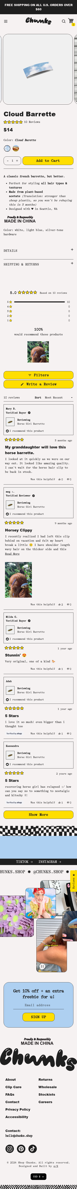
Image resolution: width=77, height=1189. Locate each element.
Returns (45, 1079)
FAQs (9, 1094)
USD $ (36, 1176)
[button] (38, 122)
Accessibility (16, 1116)
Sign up (38, 1017)
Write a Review (47, 385)
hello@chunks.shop (18, 1135)
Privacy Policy (17, 1109)
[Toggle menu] (6, 21)
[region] (38, 352)
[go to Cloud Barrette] (7, 148)
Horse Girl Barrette (31, 423)
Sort (39, 397)
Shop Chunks (26, 1162)
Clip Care (13, 1087)
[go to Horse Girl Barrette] (16, 148)
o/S (56, 1166)
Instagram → (49, 862)
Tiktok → (24, 862)
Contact (12, 1102)
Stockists (46, 1094)
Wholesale (47, 1087)
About (10, 1079)
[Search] (64, 21)
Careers (45, 1102)
